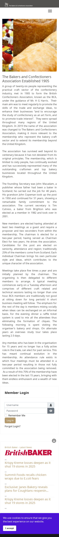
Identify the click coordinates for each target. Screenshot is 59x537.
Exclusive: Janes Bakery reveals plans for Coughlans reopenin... (26, 487)
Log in (10, 420)
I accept (9, 528)
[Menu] (50, 11)
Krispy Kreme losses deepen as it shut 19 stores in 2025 (28, 463)
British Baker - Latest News (18, 447)
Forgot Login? (12, 426)
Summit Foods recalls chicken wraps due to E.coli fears (25, 475)
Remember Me (16, 415)
